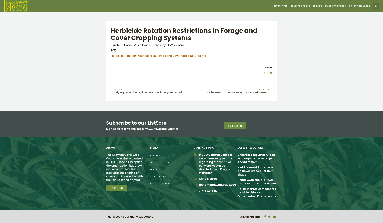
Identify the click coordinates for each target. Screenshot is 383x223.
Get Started (280, 6)
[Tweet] (269, 73)
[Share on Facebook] (263, 73)
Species (317, 6)
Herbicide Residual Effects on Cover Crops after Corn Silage (256, 170)
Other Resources (359, 6)
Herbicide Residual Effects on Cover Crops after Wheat (257, 181)
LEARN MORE (116, 188)
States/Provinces (335, 6)
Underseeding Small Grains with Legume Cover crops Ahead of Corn (256, 158)
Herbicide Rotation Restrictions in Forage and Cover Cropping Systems (158, 56)
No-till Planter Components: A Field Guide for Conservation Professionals (257, 192)
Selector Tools (300, 6)
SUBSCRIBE (235, 125)
